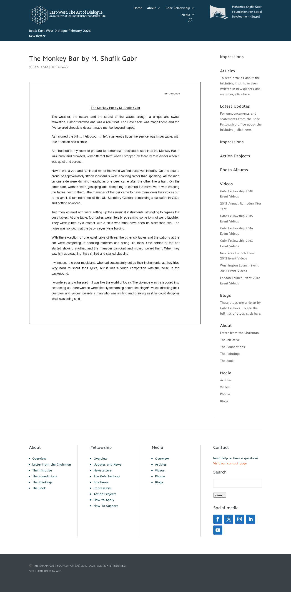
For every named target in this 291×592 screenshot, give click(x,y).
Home (138, 8)
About (151, 8)
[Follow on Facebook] (217, 519)
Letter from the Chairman (239, 333)
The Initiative (230, 340)
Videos (225, 387)
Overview (39, 458)
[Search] (190, 20)
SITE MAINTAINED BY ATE (45, 571)
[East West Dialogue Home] (67, 24)
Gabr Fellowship (178, 8)
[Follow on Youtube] (217, 530)
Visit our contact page (230, 463)
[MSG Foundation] (234, 18)
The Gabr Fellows (107, 476)
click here (242, 94)
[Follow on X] (228, 519)
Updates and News (107, 464)
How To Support (106, 506)
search (219, 495)
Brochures (101, 482)
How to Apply (104, 500)
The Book (226, 361)
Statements (60, 67)
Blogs (224, 401)
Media (185, 15)
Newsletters (103, 470)
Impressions (103, 488)
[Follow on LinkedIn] (250, 519)
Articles (226, 380)
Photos (225, 394)
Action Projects (105, 494)
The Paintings (230, 354)
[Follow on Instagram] (239, 519)
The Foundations (232, 347)
